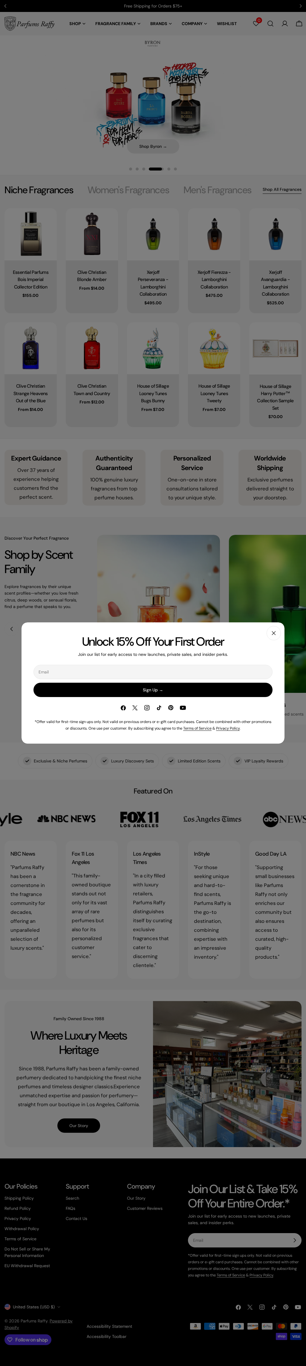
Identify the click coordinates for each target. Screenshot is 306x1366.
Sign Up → (153, 690)
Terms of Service (197, 728)
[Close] (274, 633)
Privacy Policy (228, 728)
